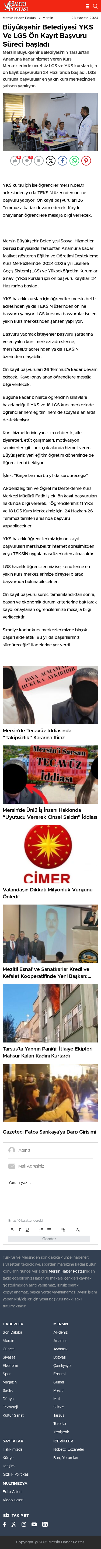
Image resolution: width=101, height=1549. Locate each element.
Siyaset (9, 1357)
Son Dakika (12, 1332)
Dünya (8, 1399)
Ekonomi (10, 1366)
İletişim (9, 1466)
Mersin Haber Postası (19, 18)
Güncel (9, 1349)
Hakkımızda (12, 1450)
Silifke (58, 1407)
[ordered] (41, 1230)
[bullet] (49, 1230)
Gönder (49, 1239)
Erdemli (59, 1374)
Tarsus (58, 1415)
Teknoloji (10, 1407)
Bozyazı (59, 1357)
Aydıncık (60, 1349)
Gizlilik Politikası (16, 1474)
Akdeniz (60, 1332)
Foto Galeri (12, 1492)
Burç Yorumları (65, 1458)
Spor (7, 1374)
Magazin (10, 1382)
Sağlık (8, 1391)
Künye (8, 1458)
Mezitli (58, 1391)
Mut (56, 1399)
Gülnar (58, 1382)
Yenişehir (61, 1432)
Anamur (60, 1341)
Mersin (48, 18)
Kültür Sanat (13, 1415)
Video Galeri (13, 1500)
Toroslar (60, 1424)
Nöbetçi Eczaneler (68, 1450)
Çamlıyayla (62, 1366)
